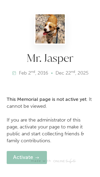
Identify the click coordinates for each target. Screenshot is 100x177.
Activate (23, 157)
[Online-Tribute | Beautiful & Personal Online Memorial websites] (64, 161)
